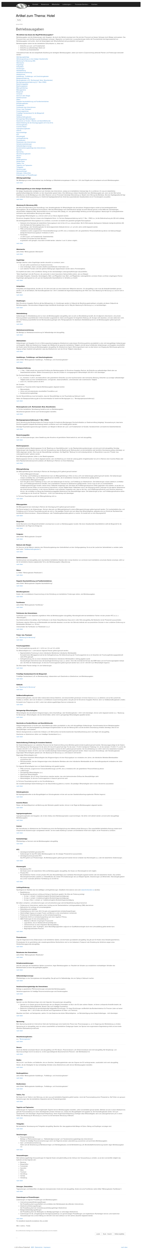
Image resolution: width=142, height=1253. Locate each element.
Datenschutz (39, 1247)
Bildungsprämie (21, 90)
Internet (18, 130)
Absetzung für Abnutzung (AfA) (25, 61)
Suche (19, 20)
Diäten (18, 99)
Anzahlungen (20, 69)
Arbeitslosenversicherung (24, 72)
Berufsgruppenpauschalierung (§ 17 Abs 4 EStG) (31, 82)
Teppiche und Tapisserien (24, 165)
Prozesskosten (20, 140)
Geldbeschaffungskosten (23, 117)
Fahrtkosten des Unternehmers (26, 107)
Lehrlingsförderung (22, 138)
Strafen (18, 157)
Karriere (94, 4)
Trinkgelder (19, 167)
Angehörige (19, 65)
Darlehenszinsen (21, 98)
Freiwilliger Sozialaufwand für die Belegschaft (30, 113)
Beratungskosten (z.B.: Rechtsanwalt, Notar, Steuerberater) (34, 80)
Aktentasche (20, 63)
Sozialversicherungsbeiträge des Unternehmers (30, 148)
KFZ (17, 134)
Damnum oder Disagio (23, 96)
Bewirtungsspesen (22, 86)
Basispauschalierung (22, 78)
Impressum (47, 1247)
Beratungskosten (25, 1039)
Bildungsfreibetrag (22, 88)
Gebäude (19, 115)
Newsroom (45, 4)
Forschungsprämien (22, 111)
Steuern (18, 156)
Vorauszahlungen (21, 171)
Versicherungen (21, 169)
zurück (98, 1234)
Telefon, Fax (20, 163)
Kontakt (35, 4)
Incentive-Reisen (21, 127)
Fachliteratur (20, 105)
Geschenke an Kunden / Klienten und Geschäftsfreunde (33, 121)
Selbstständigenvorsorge (24, 146)
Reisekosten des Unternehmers (26, 142)
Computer (19, 94)
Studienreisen (20, 161)
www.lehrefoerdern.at (87, 890)
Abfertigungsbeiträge (22, 57)
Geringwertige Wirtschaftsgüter (25, 119)
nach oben (19, 183)
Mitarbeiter (56, 4)
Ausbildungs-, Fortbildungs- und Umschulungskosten (32, 76)
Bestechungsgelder (22, 84)
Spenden (19, 150)
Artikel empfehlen (119, 1234)
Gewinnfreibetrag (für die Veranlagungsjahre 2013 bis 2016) (34, 123)
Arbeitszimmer (20, 74)
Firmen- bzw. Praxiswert (23, 109)
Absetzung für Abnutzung (27, 637)
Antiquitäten (20, 67)
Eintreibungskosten (22, 103)
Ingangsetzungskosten (23, 128)
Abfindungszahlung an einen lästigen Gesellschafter (32, 59)
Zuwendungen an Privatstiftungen (26, 175)
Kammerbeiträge (21, 132)
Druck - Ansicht (107, 1234)
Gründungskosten (21, 125)
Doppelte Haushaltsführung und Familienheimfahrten (32, 101)
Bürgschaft (19, 92)
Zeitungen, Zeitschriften (23, 173)
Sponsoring (19, 152)
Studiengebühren (21, 159)
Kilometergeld (20, 136)
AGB (32, 1247)
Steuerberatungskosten (23, 154)
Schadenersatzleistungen (24, 144)
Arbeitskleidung (21, 70)
